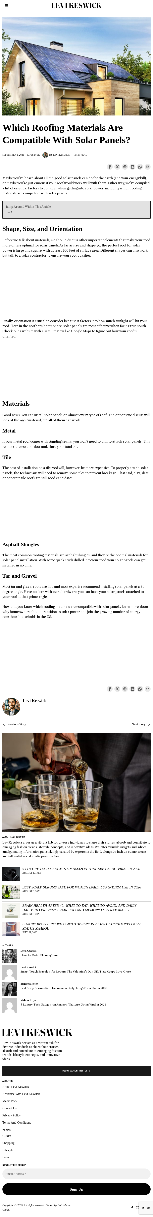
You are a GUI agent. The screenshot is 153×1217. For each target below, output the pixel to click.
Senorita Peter (29, 983)
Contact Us (9, 1108)
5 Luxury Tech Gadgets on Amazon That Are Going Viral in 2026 (81, 869)
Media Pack (9, 1101)
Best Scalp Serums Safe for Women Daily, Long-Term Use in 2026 (81, 887)
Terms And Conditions (16, 1122)
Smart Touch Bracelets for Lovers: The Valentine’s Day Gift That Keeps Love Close (76, 971)
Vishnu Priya (28, 1000)
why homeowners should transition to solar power (41, 612)
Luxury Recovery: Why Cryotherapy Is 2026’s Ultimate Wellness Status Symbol (81, 926)
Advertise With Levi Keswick (21, 1094)
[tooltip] (110, 167)
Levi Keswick (61, 154)
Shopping (8, 1143)
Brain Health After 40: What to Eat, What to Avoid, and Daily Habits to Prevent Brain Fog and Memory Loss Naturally (79, 908)
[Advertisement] (76, 291)
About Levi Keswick (15, 1086)
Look (5, 1157)
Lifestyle (33, 154)
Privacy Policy (11, 1115)
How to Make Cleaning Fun (39, 955)
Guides (6, 1135)
